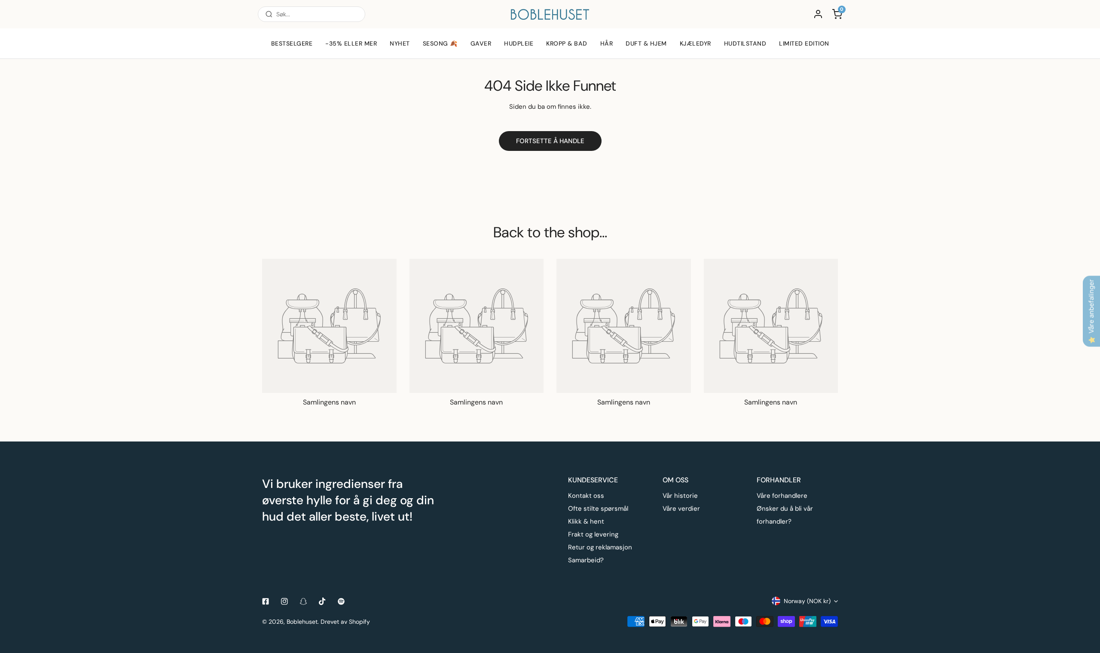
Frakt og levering (593, 534)
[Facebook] (265, 601)
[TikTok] (322, 601)
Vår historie (680, 495)
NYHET (400, 43)
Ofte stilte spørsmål (598, 508)
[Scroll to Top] (1084, 607)
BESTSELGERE (292, 43)
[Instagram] (284, 601)
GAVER (481, 43)
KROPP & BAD (566, 43)
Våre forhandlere (782, 495)
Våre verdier (681, 508)
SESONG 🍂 (440, 43)
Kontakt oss (586, 495)
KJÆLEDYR (695, 43)
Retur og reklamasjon (600, 547)
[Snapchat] (303, 601)
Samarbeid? (586, 560)
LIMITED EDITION (804, 43)
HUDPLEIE (518, 43)
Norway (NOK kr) (807, 601)
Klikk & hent (586, 521)
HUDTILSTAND (745, 43)
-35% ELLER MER (351, 43)
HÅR (606, 43)
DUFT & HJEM (646, 43)
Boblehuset (302, 621)
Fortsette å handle (550, 141)
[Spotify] (341, 601)
